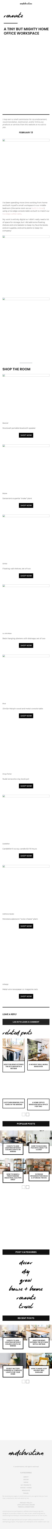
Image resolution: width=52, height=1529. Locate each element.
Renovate (13, 15)
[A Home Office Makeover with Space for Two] (38, 1088)
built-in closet (38, 208)
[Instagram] (17, 1461)
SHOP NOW (26, 435)
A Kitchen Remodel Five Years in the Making (14, 1103)
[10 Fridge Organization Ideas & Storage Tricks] (39, 1166)
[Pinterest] (16, 107)
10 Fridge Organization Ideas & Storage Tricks (39, 1176)
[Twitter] (10, 107)
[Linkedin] (22, 1461)
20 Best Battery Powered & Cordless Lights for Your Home (13, 1371)
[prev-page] (23, 1114)
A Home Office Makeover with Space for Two (38, 1104)
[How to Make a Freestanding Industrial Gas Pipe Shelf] (13, 1166)
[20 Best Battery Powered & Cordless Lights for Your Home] (13, 1361)
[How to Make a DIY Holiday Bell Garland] (39, 1361)
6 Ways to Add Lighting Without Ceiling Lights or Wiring (13, 1149)
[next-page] (27, 1114)
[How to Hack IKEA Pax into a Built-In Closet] (39, 1138)
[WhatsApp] (22, 107)
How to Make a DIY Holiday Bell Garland (39, 1370)
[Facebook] (5, 107)
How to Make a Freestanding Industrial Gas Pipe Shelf (12, 1177)
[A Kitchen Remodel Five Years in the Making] (14, 1088)
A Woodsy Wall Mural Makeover (38, 1065)
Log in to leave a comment (26, 1022)
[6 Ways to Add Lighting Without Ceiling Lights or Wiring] (13, 1138)
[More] (28, 107)
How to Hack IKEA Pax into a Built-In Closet (39, 1148)
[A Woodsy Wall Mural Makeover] (38, 1050)
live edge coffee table (12, 214)
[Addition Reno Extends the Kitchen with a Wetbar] (14, 1050)
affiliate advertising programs (33, 1511)
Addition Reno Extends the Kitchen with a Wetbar (14, 1066)
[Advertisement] (26, 1219)
